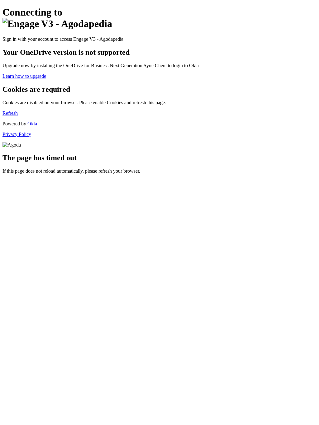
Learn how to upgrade (24, 76)
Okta (32, 123)
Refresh (10, 113)
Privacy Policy (16, 134)
